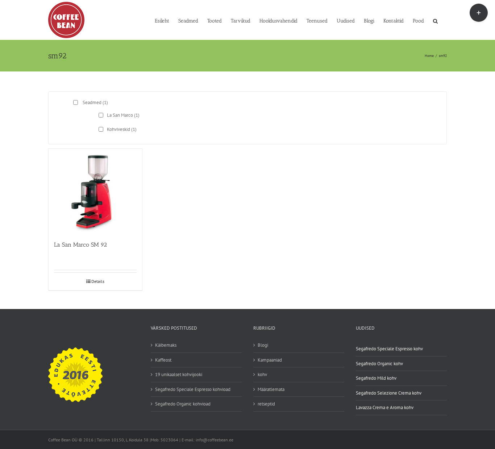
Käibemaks (165, 345)
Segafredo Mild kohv (376, 378)
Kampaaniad (270, 360)
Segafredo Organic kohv (379, 364)
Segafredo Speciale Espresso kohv (389, 349)
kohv (262, 374)
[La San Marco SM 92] (95, 191)
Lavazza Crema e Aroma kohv (384, 407)
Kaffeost (163, 360)
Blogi (263, 345)
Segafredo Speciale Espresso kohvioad (192, 389)
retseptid (266, 404)
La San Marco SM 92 (80, 244)
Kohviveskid (122, 129)
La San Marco (123, 115)
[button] (435, 20)
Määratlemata (271, 389)
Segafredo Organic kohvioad (183, 404)
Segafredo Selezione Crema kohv (388, 393)
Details (97, 281)
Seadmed (95, 102)
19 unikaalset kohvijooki (178, 374)
